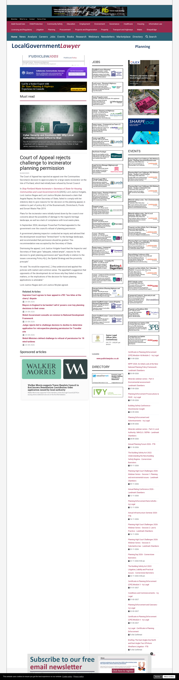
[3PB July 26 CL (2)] (143, 327)
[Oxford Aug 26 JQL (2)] (107, 306)
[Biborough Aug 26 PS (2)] (107, 292)
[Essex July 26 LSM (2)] (107, 169)
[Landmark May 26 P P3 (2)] (143, 190)
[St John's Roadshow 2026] (143, 313)
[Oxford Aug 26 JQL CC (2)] (107, 319)
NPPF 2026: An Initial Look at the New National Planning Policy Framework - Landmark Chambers (143, 367)
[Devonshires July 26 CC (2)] (143, 299)
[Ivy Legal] (107, 392)
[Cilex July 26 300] (143, 73)
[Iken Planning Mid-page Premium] (53, 73)
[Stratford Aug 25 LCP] (107, 278)
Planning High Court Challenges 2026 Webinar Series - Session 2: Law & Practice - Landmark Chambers (143, 527)
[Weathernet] (107, 378)
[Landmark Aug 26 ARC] (143, 258)
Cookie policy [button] (67, 676)
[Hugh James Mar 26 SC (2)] (143, 286)
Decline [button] (157, 677)
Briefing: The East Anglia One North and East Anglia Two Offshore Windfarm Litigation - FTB (142, 643)
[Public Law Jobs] (53, 60)
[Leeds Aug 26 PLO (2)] (107, 183)
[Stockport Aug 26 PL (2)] (107, 210)
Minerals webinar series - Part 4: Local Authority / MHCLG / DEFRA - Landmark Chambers (143, 432)
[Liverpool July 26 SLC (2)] (107, 251)
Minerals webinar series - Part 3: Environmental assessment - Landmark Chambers (141, 382)
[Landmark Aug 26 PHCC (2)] (143, 245)
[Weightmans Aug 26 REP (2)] (107, 155)
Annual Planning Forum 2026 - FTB (141, 444)
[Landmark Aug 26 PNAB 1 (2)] (143, 272)
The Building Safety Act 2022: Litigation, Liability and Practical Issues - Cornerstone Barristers (141, 569)
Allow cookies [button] (169, 677)
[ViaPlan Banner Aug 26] (53, 87)
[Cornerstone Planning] (143, 102)
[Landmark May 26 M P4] (143, 217)
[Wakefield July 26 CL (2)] (107, 128)
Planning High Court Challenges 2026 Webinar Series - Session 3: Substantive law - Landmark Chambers (143, 543)
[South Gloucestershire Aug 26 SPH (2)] (107, 114)
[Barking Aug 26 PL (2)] (107, 265)
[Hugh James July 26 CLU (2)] (143, 340)
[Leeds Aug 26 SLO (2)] (107, 142)
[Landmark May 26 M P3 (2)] (143, 204)
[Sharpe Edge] (143, 131)
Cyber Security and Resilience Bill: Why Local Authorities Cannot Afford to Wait (48, 106)
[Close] (152, 654)
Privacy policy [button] (78, 676)
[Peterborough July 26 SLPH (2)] (107, 196)
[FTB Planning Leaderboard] (89, 11)
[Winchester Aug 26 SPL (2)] (107, 101)
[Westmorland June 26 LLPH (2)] (107, 87)
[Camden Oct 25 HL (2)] (107, 224)
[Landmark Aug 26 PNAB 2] (143, 231)
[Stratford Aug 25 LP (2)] (107, 237)
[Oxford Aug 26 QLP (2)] (107, 73)
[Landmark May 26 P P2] (143, 176)
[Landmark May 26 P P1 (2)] (143, 163)
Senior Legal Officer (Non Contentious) (111, 337)
